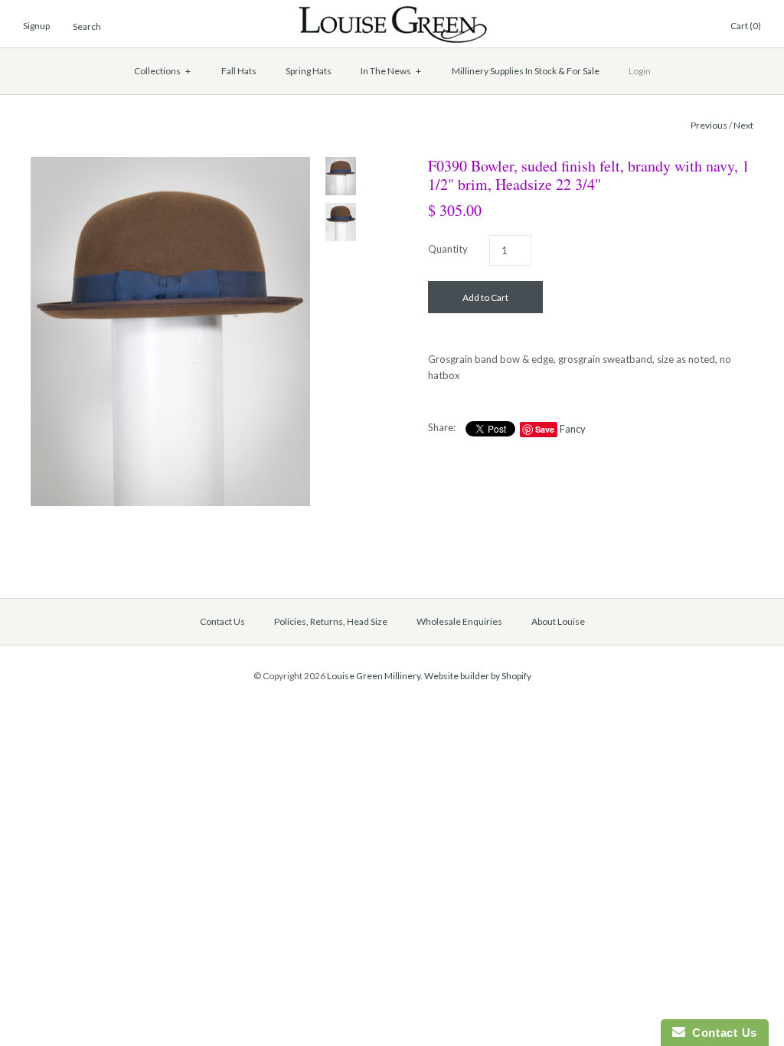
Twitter (642, 26)
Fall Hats (238, 71)
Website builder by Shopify (477, 676)
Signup (36, 25)
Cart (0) (745, 25)
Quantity (448, 249)
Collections (162, 71)
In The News (391, 71)
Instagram (679, 26)
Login (640, 71)
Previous (709, 125)
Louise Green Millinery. (375, 676)
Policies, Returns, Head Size (330, 621)
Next (743, 125)
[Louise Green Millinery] (392, 13)
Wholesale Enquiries (459, 621)
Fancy (573, 429)
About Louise (558, 621)
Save (544, 429)
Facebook (624, 26)
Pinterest (660, 26)
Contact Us (222, 621)
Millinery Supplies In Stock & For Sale (525, 71)
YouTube (697, 26)
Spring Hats (309, 71)
